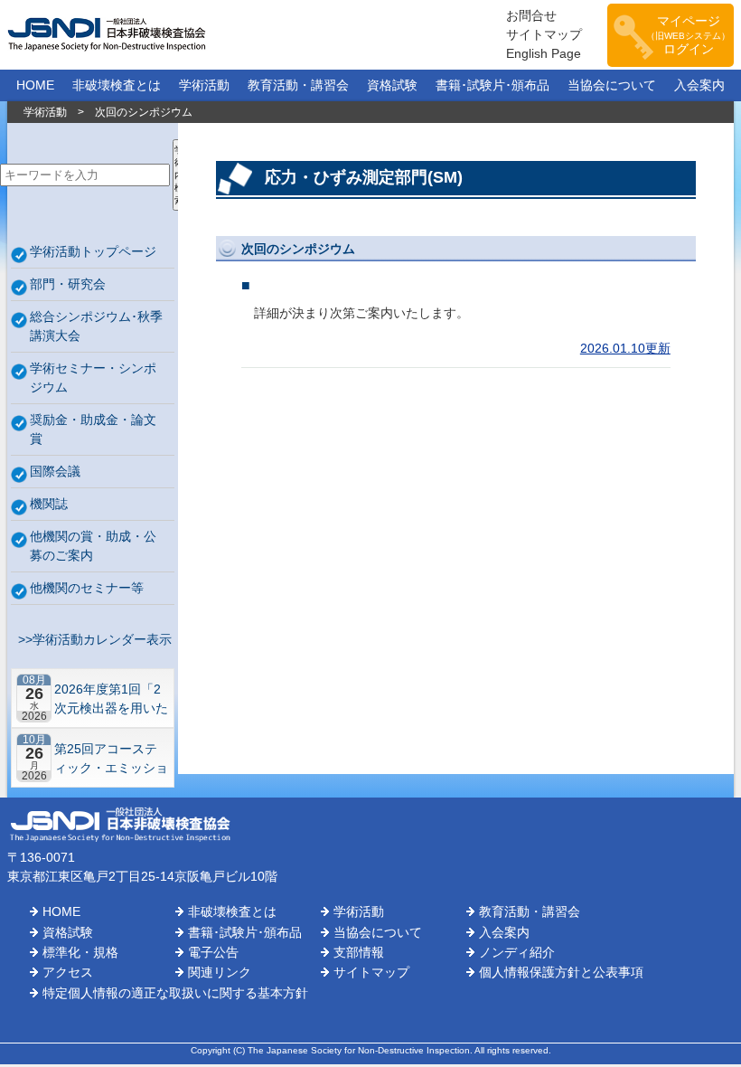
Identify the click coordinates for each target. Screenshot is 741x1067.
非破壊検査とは (116, 85)
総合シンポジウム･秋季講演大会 (96, 326)
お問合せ (531, 15)
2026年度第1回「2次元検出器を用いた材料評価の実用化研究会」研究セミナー (111, 698)
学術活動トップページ (93, 251)
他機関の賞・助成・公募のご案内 (93, 545)
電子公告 (213, 952)
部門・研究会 (68, 284)
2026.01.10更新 (625, 348)
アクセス (67, 972)
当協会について (611, 85)
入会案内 (699, 85)
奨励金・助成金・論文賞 (93, 429)
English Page (543, 53)
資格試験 (392, 85)
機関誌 (49, 503)
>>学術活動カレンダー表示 (91, 639)
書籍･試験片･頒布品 (492, 85)
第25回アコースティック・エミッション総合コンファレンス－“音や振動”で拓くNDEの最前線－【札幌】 (111, 758)
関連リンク (219, 972)
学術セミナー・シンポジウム (93, 377)
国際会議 (55, 471)
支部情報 (358, 952)
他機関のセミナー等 (87, 588)
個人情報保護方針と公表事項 (561, 972)
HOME (35, 85)
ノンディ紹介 (517, 952)
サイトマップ (544, 34)
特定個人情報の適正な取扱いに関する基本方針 (175, 993)
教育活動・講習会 (298, 85)
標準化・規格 (80, 952)
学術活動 (204, 85)
